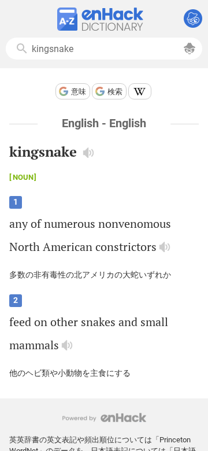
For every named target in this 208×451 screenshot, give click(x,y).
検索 (114, 91)
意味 (78, 91)
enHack (104, 418)
